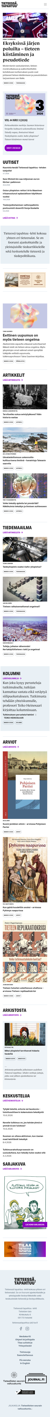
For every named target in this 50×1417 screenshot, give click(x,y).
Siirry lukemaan (13, 148)
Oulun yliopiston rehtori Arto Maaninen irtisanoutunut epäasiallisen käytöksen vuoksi (22, 194)
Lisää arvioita (10, 747)
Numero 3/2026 (8, 83)
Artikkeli (19, 422)
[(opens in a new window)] (22, 1329)
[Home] (9, 4)
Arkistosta (21, 1059)
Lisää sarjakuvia (11, 1168)
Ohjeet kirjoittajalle (25, 1340)
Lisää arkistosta (11, 1015)
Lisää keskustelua (12, 1100)
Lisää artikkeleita (11, 380)
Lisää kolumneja (11, 678)
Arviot (18, 832)
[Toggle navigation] (45, 4)
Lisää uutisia (9, 218)
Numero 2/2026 (8, 654)
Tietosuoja (25, 1352)
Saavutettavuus (25, 1355)
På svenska (25, 1360)
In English (25, 1363)
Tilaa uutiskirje (25, 1343)
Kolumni (19, 723)
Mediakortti (25, 1337)
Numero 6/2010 (10, 1059)
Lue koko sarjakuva (34, 1224)
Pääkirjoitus (20, 361)
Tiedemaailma (20, 83)
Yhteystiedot (25, 1346)
